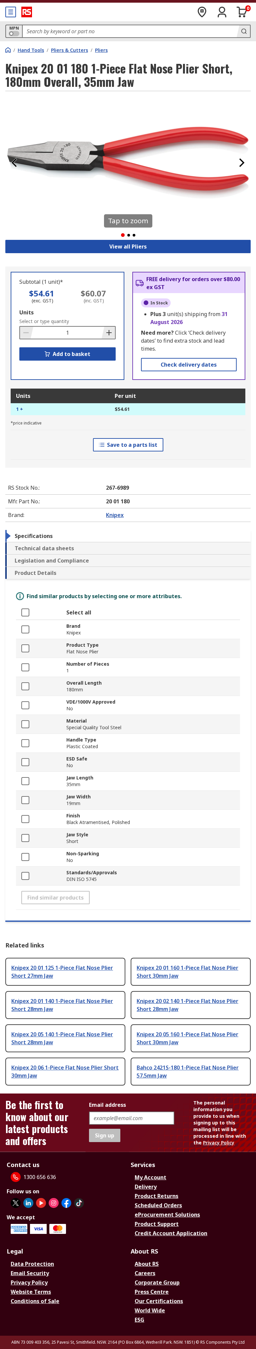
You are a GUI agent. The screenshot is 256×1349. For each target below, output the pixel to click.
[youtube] (41, 1203)
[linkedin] (28, 1203)
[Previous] (14, 163)
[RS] (26, 12)
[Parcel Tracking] (202, 12)
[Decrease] (26, 333)
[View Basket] (242, 12)
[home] (8, 50)
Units (26, 312)
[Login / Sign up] (222, 12)
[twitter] (16, 1203)
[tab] (128, 536)
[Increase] (108, 333)
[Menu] (10, 12)
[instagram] (54, 1203)
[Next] (242, 163)
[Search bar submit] (243, 31)
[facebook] (66, 1203)
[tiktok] (79, 1203)
